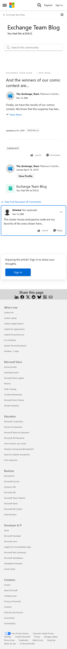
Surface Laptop (10, 318)
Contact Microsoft (22, 636)
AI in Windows (10, 340)
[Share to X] (28, 296)
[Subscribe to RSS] (45, 296)
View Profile (25, 176)
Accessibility (9, 618)
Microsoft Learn (10, 541)
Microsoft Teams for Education (16, 432)
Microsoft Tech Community (15, 552)
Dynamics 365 (10, 487)
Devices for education (13, 427)
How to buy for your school (15, 443)
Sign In (59, 5)
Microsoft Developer (12, 536)
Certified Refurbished (13, 394)
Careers (7, 585)
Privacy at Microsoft (12, 601)
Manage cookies (51, 636)
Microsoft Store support (14, 378)
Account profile (10, 367)
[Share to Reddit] (33, 296)
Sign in (18, 272)
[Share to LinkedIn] (16, 296)
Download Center (11, 372)
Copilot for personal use (14, 334)
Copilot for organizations (14, 329)
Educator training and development (19, 449)
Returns (7, 383)
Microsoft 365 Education (14, 438)
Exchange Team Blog (15, 14)
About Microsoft (11, 590)
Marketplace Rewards (13, 563)
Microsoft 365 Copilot (13, 509)
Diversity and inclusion (13, 612)
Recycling (51, 640)
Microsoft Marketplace (13, 558)
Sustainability (9, 623)
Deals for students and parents (17, 454)
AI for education (10, 460)
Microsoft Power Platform (14, 498)
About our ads (10, 643)
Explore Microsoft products (15, 345)
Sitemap (7, 636)
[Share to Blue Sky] (39, 296)
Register (48, 5)
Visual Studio (9, 569)
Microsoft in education (13, 421)
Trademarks (23, 640)
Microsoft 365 (10, 492)
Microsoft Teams (11, 503)
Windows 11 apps (11, 351)
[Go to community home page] (11, 5)
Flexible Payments (11, 405)
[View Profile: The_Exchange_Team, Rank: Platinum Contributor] (10, 96)
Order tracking (10, 389)
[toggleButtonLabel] (62, 14)
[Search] (39, 5)
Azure (6, 530)
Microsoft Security (11, 481)
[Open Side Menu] (4, 5)
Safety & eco (37, 640)
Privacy (37, 636)
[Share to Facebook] (22, 296)
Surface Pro (9, 312)
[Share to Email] (50, 296)
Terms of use (9, 640)
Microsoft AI (9, 476)
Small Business (10, 514)
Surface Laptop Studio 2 (14, 323)
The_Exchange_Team (27, 93)
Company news (10, 596)
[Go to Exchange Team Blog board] (10, 188)
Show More (16, 114)
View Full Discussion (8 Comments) (22, 201)
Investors (8, 607)
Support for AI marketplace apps (17, 547)
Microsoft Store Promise (14, 400)
